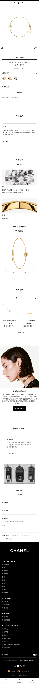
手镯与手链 (8, 539)
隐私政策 (5, 635)
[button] (4, 78)
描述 (4, 126)
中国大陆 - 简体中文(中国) (27, 660)
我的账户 (5, 601)
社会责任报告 (6, 638)
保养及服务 (5, 604)
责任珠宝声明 (6, 647)
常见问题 (5, 608)
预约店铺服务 (6, 620)
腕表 (3, 577)
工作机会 (5, 629)
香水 (3, 583)
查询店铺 (5, 617)
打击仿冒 (5, 641)
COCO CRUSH (27, 535)
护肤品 (4, 589)
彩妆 (3, 586)
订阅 (3, 525)
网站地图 (5, 592)
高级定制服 (5, 564)
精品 (3, 567)
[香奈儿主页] (5, 535)
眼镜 (3, 580)
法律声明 (5, 632)
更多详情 (5, 142)
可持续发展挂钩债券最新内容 (11, 644)
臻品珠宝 (5, 570)
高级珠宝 (15, 535)
